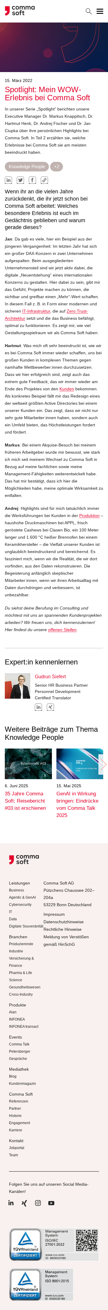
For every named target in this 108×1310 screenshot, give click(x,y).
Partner (15, 1108)
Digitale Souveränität (26, 926)
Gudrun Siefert (50, 676)
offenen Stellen (62, 630)
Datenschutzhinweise (64, 921)
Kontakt (16, 1140)
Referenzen (18, 1101)
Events (15, 1037)
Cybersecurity (20, 905)
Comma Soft (21, 1094)
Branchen (18, 936)
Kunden (66, 389)
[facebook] (32, 180)
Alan (12, 1012)
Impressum (54, 914)
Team (13, 1155)
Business (16, 890)
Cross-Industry (21, 994)
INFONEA (17, 1019)
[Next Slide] (103, 764)
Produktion (89, 515)
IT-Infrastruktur (36, 311)
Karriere (15, 1130)
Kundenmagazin (22, 1084)
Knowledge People (27, 166)
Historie (15, 1116)
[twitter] (20, 180)
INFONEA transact (23, 1026)
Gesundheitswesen (24, 987)
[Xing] (24, 1206)
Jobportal (16, 1148)
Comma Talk (19, 1044)
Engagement (19, 1123)
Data (13, 919)
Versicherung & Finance (21, 962)
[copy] (44, 180)
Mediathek (19, 1069)
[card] (28, 764)
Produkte (17, 1005)
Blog (12, 1076)
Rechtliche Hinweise (63, 929)
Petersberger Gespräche (19, 1055)
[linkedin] (8, 180)
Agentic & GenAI (22, 897)
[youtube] (51, 1206)
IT (10, 912)
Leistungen (19, 883)
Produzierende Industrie (21, 947)
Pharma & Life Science (20, 976)
